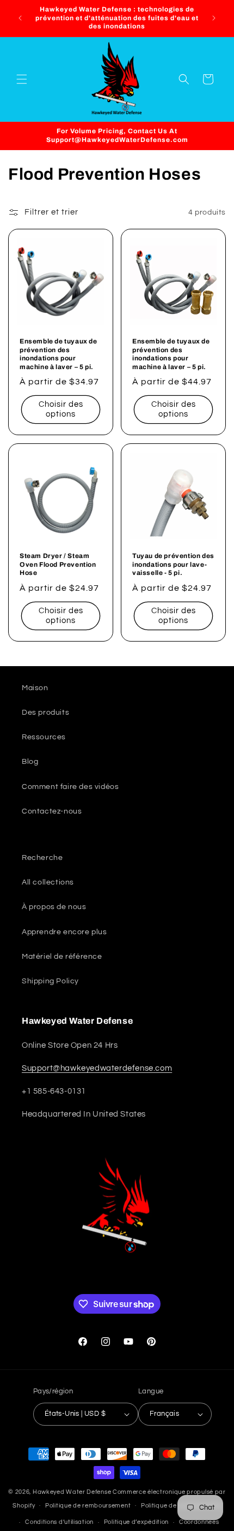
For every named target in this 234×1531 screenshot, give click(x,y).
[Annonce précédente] (20, 18)
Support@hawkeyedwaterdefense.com (97, 1068)
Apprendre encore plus (64, 932)
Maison (35, 688)
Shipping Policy (50, 981)
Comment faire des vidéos (70, 787)
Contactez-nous (52, 811)
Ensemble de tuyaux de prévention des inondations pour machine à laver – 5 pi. (58, 354)
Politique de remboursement (88, 1506)
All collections (48, 882)
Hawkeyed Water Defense (72, 1492)
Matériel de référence (62, 956)
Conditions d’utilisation (59, 1522)
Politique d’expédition (136, 1522)
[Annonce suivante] (214, 18)
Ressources (44, 737)
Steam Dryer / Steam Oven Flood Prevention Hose (58, 564)
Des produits (45, 712)
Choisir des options (61, 410)
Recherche (42, 858)
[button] (22, 79)
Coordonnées (199, 1522)
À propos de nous (54, 907)
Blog (30, 762)
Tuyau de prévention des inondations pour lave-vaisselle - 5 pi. (173, 564)
